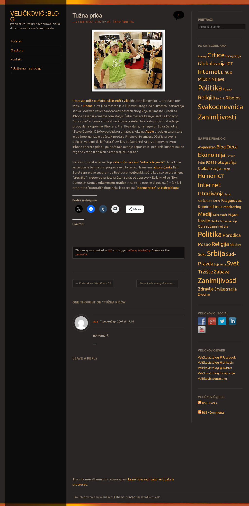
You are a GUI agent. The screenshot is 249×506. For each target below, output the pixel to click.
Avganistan (207, 147)
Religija (206, 97)
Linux (226, 72)
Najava (233, 215)
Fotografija (233, 56)
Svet (233, 263)
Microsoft (220, 215)
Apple (149, 131)
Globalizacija (212, 63)
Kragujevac (231, 200)
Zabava (221, 271)
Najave (217, 79)
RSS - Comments (212, 412)
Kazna (217, 200)
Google (226, 168)
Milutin (204, 79)
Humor (207, 176)
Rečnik (220, 98)
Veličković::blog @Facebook (217, 357)
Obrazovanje (208, 226)
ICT (110, 250)
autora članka (162, 167)
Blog (221, 146)
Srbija (216, 253)
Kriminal (205, 206)
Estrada (230, 156)
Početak (16, 41)
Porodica (231, 235)
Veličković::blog (34, 16)
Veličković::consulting (212, 378)
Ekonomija (211, 155)
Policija (223, 226)
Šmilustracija (225, 289)
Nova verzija (229, 221)
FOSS (210, 163)
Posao (227, 89)
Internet (209, 71)
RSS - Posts (209, 403)
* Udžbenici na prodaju (26, 68)
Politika (210, 88)
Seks (202, 254)
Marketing (144, 250)
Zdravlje (206, 288)
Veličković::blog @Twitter (215, 368)
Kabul (227, 194)
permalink (81, 254)
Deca (232, 146)
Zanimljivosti (217, 117)
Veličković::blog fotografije (216, 373)
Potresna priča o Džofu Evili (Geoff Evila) (101, 100)
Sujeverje (220, 264)
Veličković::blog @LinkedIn (216, 362)
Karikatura (205, 200)
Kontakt (16, 59)
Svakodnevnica (220, 106)
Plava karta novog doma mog (158, 283)
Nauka (215, 221)
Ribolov (232, 97)
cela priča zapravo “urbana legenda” (139, 162)
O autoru (17, 50)
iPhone (88, 105)
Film (201, 162)
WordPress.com (150, 497)
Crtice (216, 54)
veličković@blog (120, 21)
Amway (202, 56)
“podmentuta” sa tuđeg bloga (157, 187)
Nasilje (204, 221)
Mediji (205, 214)
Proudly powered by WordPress (93, 497)
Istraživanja (211, 193)
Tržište (205, 271)
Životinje (204, 294)
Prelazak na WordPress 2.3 (93, 283)
